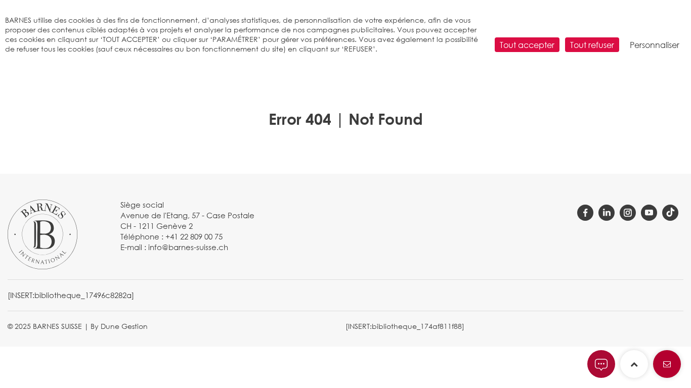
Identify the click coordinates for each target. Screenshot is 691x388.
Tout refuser (592, 44)
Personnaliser (654, 44)
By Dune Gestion (119, 326)
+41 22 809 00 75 (194, 236)
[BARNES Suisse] (42, 233)
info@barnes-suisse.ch (188, 247)
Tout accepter (527, 44)
